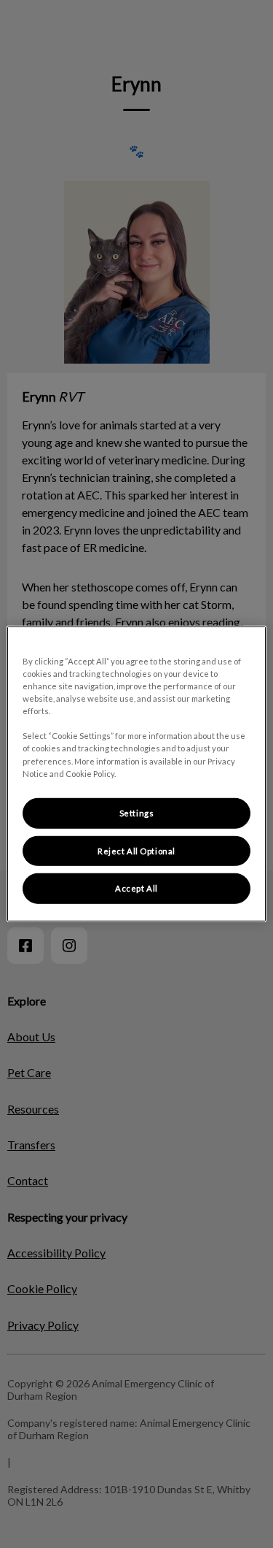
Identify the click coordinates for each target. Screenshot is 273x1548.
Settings (136, 812)
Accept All (136, 888)
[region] (136, 774)
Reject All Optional (136, 850)
